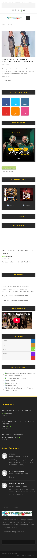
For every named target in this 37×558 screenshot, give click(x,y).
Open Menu (28, 18)
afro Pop (5, 437)
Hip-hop (4, 426)
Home (3, 24)
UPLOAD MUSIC (27, 2)
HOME (5, 2)
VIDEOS (17, 2)
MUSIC (11, 2)
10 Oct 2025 (5, 65)
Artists (5, 340)
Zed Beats (9, 256)
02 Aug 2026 (5, 258)
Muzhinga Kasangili (16, 471)
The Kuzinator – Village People (12, 435)
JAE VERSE (12, 454)
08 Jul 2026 (5, 428)
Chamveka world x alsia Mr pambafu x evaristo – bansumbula (18, 61)
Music (4, 256)
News (5, 353)
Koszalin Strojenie (16, 483)
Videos (5, 358)
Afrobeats (12, 437)
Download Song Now (9, 168)
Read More (6, 80)
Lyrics (5, 345)
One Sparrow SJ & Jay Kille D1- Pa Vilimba (16, 410)
